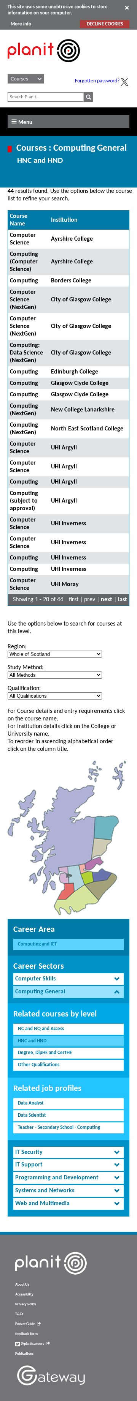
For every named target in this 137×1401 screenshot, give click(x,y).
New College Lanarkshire (83, 410)
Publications (24, 1353)
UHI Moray (65, 585)
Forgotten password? (97, 81)
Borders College (71, 281)
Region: (17, 647)
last (122, 600)
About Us (22, 1284)
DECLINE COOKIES (105, 24)
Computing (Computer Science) (24, 262)
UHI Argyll (64, 448)
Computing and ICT (37, 944)
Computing (24, 281)
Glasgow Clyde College (79, 383)
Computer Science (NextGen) (23, 299)
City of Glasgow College (81, 300)
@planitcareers (32, 1344)
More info (21, 24)
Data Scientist (32, 1115)
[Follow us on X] (124, 82)
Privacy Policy (25, 1304)
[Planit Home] (44, 66)
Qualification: (24, 689)
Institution (64, 220)
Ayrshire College (72, 239)
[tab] (68, 979)
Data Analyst (31, 1103)
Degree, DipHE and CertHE (45, 1052)
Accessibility (24, 1294)
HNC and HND (32, 1041)
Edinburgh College (74, 372)
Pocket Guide (25, 1324)
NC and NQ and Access (41, 1028)
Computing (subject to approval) (24, 501)
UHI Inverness (68, 524)
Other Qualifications (38, 1064)
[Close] (126, 7)
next (106, 600)
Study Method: (25, 668)
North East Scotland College (87, 429)
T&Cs (19, 1314)
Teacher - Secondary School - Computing (59, 1127)
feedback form (26, 1334)
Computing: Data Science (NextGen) (26, 353)
